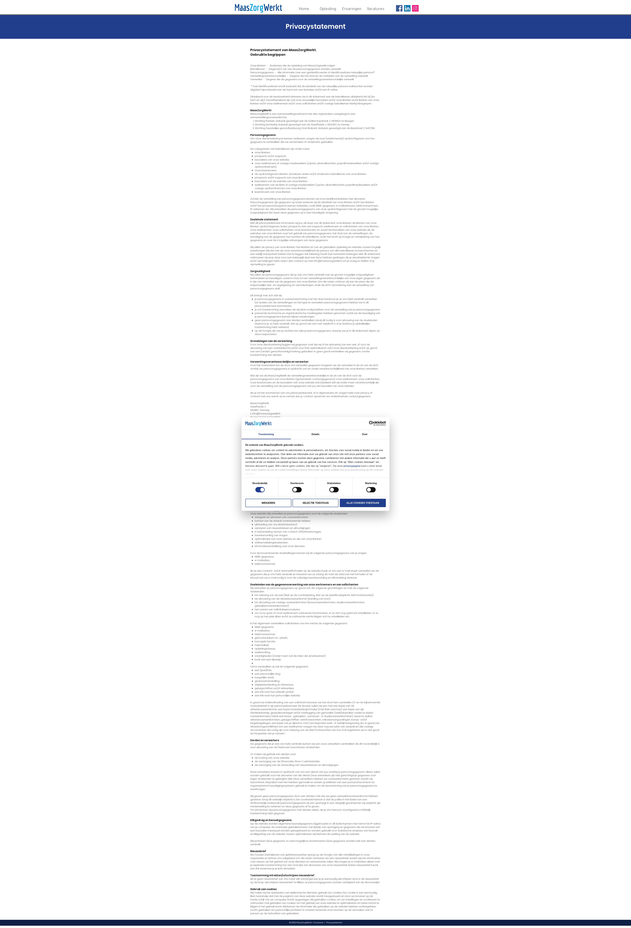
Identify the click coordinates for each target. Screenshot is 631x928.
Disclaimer (318, 922)
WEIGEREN (268, 502)
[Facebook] (399, 8)
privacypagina (352, 465)
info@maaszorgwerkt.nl (328, 261)
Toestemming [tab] (266, 434)
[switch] (297, 489)
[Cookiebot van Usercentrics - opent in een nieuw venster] (371, 423)
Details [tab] (316, 434)
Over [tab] (365, 434)
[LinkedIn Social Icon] (407, 8)
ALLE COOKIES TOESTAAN (362, 502)
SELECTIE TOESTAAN (316, 502)
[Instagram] (415, 8)
